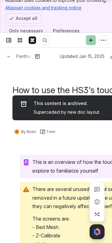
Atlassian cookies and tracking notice (43, 7)
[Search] (45, 40)
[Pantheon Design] (32, 40)
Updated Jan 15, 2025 (82, 56)
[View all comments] (97, 189)
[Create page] (97, 214)
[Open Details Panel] (97, 202)
